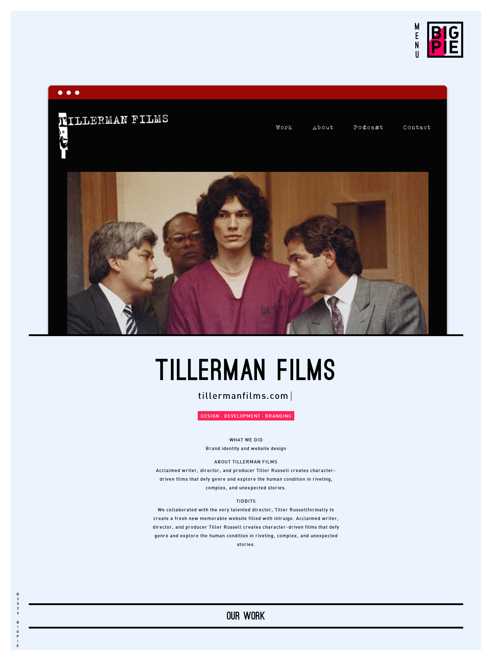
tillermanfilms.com (243, 396)
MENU (417, 40)
